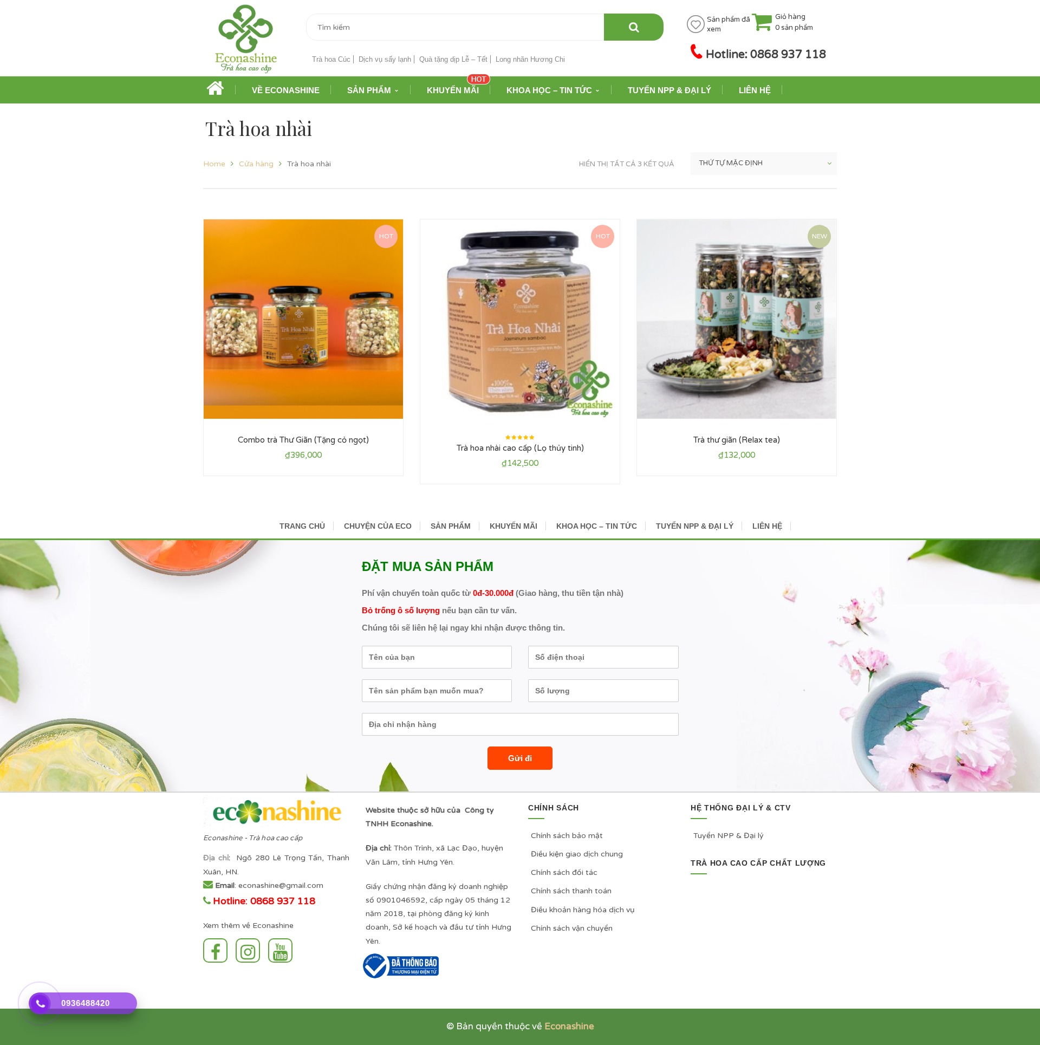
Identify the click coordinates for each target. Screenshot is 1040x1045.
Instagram (250, 950)
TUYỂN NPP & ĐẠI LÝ (694, 526)
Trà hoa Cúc (331, 59)
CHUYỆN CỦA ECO (378, 526)
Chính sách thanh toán (571, 890)
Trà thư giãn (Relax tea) (736, 440)
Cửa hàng (256, 163)
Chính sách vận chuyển (572, 928)
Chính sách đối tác (564, 872)
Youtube (283, 950)
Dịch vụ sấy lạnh (385, 59)
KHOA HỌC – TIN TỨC (596, 526)
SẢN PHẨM (451, 526)
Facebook (218, 950)
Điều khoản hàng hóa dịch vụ (583, 909)
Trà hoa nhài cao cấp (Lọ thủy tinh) (520, 448)
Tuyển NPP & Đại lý (728, 835)
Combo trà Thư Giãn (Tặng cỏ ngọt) (303, 440)
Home (214, 163)
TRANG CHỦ (302, 526)
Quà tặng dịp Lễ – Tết (453, 59)
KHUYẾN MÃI (513, 526)
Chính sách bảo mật (567, 835)
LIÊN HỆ (767, 526)
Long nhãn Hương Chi (530, 59)
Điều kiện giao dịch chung (577, 854)
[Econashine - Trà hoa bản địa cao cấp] (246, 42)
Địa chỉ (216, 857)
